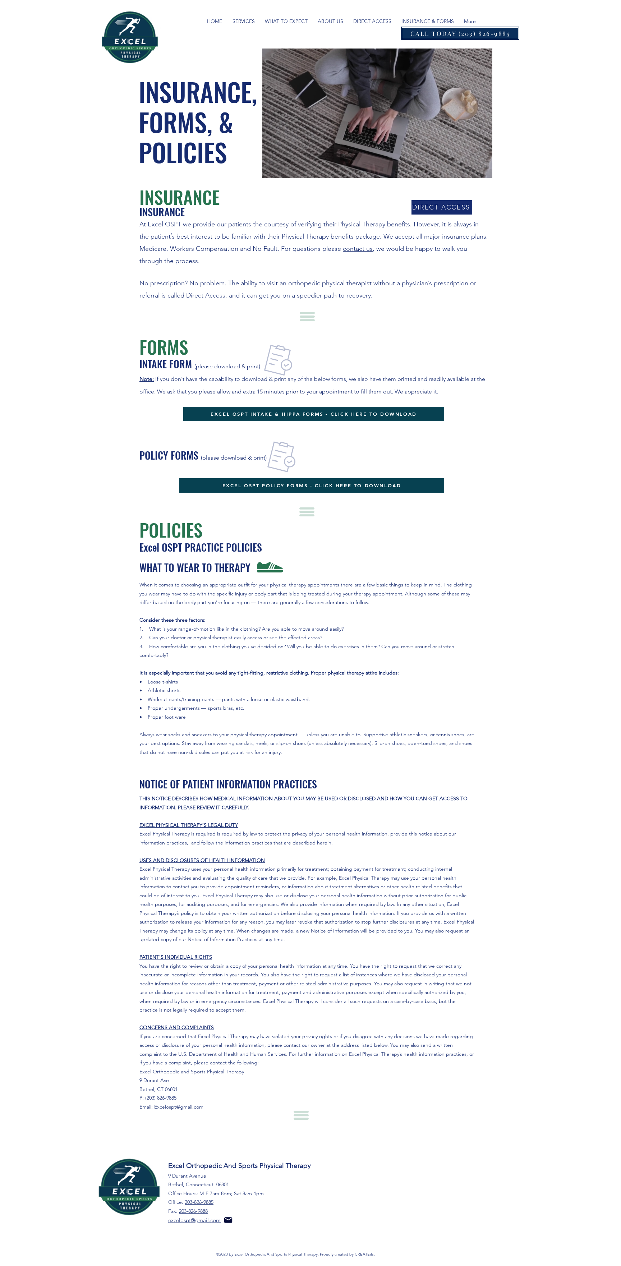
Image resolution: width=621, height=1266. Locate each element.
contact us (358, 249)
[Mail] (228, 1220)
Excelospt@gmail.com (178, 1107)
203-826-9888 (193, 1211)
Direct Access (205, 295)
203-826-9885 (199, 1202)
